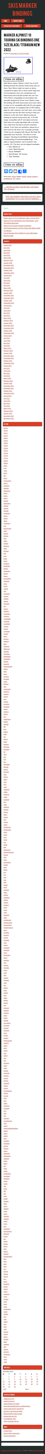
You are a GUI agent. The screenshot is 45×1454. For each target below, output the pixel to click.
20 (37, 1381)
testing (6, 1244)
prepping (6, 1030)
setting (6, 1136)
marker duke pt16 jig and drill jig (14, 1409)
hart (5, 802)
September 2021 (9, 393)
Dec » (27, 1389)
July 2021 (7, 398)
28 (3, 1387)
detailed (6, 641)
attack (5, 521)
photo (5, 998)
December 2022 (9, 356)
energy (6, 697)
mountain (6, 948)
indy (5, 820)
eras (5, 699)
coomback (7, 624)
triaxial (6, 1276)
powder (6, 1020)
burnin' (6, 574)
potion (6, 1018)
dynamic (6, 677)
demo (5, 636)
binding (6, 543)
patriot (6, 988)
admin (27, 53)
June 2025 (7, 280)
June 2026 (7, 250)
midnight (6, 915)
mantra (6, 895)
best (5, 538)
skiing (5, 1164)
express (6, 712)
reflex (5, 1066)
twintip (6, 1287)
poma (5, 1015)
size (14, 178)
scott (5, 1123)
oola (5, 975)
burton (6, 576)
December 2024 (9, 295)
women (6, 1349)
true (5, 1279)
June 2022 (7, 371)
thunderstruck (8, 1256)
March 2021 (7, 408)
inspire (6, 822)
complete (6, 621)
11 (26, 1379)
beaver (6, 533)
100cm (6, 428)
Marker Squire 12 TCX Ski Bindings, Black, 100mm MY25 (21, 218)
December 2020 (9, 416)
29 (9, 1387)
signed (6, 1146)
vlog (5, 1317)
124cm (6, 441)
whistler (6, 1339)
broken (6, 569)
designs (6, 639)
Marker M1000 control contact (13, 1414)
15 (9, 1381)
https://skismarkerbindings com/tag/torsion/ (17, 1406)
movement (7, 955)
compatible (7, 619)
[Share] (20, 171)
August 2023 (8, 336)
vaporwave (7, 1309)
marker (14, 176)
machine (6, 890)
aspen (6, 516)
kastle (5, 845)
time (5, 1259)
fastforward (7, 719)
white (5, 1342)
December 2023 (9, 325)
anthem (6, 506)
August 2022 (8, 366)
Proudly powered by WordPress (11, 1450)
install (5, 825)
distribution (7, 656)
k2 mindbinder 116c (10, 1419)
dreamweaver (8, 666)
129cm (6, 443)
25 (26, 1384)
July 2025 (7, 278)
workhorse (7, 1354)
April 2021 (7, 406)
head (5, 805)
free (5, 762)
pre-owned (7, 1023)
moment (6, 935)
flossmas (6, 747)
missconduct (7, 925)
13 (37, 1379)
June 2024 (7, 310)
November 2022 (9, 358)
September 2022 (9, 363)
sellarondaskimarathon (11, 1128)
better (5, 541)
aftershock (7, 491)
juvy (5, 842)
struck (5, 1206)
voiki (5, 1319)
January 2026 (8, 263)
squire (6, 1184)
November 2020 (9, 418)
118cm (6, 438)
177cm (6, 458)
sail (5, 1116)
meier (5, 910)
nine (5, 963)
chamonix (7, 594)
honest (6, 812)
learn (5, 867)
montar (6, 938)
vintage (6, 1314)
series (5, 1133)
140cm (6, 448)
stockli (6, 1199)
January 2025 (8, 293)
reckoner (6, 1063)
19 (32, 1381)
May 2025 (7, 283)
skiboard (6, 1159)
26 (32, 1384)
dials (5, 644)
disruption (7, 654)
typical (6, 1289)
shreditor (6, 1141)
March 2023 (7, 348)
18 (26, 1381)
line (5, 872)
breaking (6, 564)
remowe (6, 1076)
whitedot (6, 1344)
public (5, 1046)
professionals (8, 1041)
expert (6, 709)
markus (6, 902)
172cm (6, 456)
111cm (6, 433)
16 (15, 1381)
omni (5, 973)
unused (6, 1299)
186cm (6, 461)
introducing (7, 827)
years (5, 1359)
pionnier (6, 1010)
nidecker (6, 960)
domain (6, 661)
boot (5, 556)
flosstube (6, 749)
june (5, 837)
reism (5, 1068)
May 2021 (7, 403)
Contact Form (18, 21)
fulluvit (6, 777)
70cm (5, 471)
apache (6, 508)
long (5, 877)
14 (3, 1381)
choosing (6, 604)
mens (5, 912)
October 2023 (8, 331)
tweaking (6, 1284)
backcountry (7, 528)
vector (5, 1312)
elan (5, 687)
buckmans (7, 571)
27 (37, 1384)
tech (5, 1226)
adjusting (6, 486)
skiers (5, 1161)
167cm (6, 451)
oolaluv (6, 978)
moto (5, 943)
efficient (6, 684)
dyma (5, 674)
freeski (6, 769)
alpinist (29, 176)
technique (7, 1229)
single (5, 1151)
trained (6, 1274)
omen (5, 970)
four (5, 757)
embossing (7, 689)
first (5, 737)
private (6, 1035)
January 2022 (8, 383)
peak (5, 990)
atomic (6, 518)
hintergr (6, 810)
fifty (5, 727)
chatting (6, 599)
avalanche (7, 523)
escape (6, 702)
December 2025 (9, 265)
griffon (6, 792)
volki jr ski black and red (11, 1421)
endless (6, 694)
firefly (5, 734)
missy (5, 930)
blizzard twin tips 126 (10, 1416)
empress (6, 692)
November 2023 (9, 328)
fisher (5, 742)
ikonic (5, 815)
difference (7, 649)
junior (5, 840)
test (5, 1239)
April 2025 (7, 285)
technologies (8, 1231)
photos (6, 1003)
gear (5, 782)
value (5, 1307)
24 (20, 1384)
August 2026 (8, 245)
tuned (5, 1282)
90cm (5, 478)
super (5, 1214)
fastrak (6, 722)
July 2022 (7, 368)
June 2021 (7, 401)
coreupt (6, 626)
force (5, 754)
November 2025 (9, 268)
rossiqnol (6, 1108)
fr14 (5, 759)
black (5, 548)
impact (6, 817)
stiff (5, 1191)
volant (5, 1322)
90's (5, 476)
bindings (35, 176)
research (6, 1083)
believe (6, 536)
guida (5, 797)
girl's (5, 784)
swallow (6, 1219)
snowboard (7, 1174)
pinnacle (6, 1008)
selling (6, 1131)
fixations (6, 744)
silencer (6, 1148)
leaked (6, 865)
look (5, 880)
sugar (5, 1211)
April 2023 (7, 346)
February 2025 (8, 290)
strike (5, 1204)
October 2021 (8, 391)
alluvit (5, 493)
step (5, 1186)
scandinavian (8, 1121)
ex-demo (6, 704)
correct (6, 629)
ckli (5, 606)
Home (5, 21)
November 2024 (9, 298)
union (5, 1297)
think (5, 1249)
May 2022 (7, 373)
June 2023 (7, 341)
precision (6, 1025)
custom (6, 634)
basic (5, 531)
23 (15, 1384)
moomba (6, 940)
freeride (6, 767)
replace (6, 1081)
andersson (7, 503)
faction (6, 714)
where (6, 1337)
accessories (7, 481)
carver (6, 586)
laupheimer (7, 862)
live (5, 875)
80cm (5, 473)
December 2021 (9, 386)
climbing (6, 611)
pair (5, 985)
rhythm (6, 1093)
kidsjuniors (7, 850)
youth (5, 1362)
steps (5, 1189)
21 (3, 1384)
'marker (24, 176)
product (6, 1038)
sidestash (7, 1143)
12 (32, 1379)
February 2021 (8, 411)
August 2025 (8, 275)
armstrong (7, 513)
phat (5, 995)
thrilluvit (6, 1254)
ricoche (6, 1096)
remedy (6, 1071)
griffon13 (6, 794)
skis (5, 1166)
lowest (6, 885)
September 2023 (9, 333)
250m (5, 466)
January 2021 (8, 413)
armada (6, 511)
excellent (6, 707)
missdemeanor (8, 928)
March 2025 (7, 288)
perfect (6, 993)
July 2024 (7, 308)
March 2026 (7, 258)
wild (5, 1347)
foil (4, 752)
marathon (7, 897)
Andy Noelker (39, 1450)
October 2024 (8, 300)
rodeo (5, 1103)
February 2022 (8, 381)
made (5, 892)
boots (5, 559)
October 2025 (8, 270)
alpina (6, 496)
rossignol (6, 1106)
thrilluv (6, 1251)
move (5, 953)
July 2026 (7, 248)
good (5, 787)
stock (5, 1196)
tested (5, 1241)
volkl (5, 1329)
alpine (6, 498)
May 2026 (7, 253)
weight (6, 1334)
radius (6, 1056)
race (5, 1053)
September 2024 (9, 303)
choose (6, 601)
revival (6, 1088)
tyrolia (5, 1292)
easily (5, 682)
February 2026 (8, 260)
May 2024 (7, 313)
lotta (5, 882)
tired (5, 1264)
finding (6, 732)
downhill (6, 664)
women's (6, 1352)
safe (5, 1113)
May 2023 (7, 343)
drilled (6, 669)
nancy (5, 958)
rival (5, 1101)
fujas (5, 774)
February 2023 (8, 351)
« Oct (4, 1389)
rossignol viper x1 (9, 1401)
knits (5, 857)
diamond (6, 646)
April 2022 (7, 376)
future (5, 779)
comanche (7, 614)
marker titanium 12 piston (11, 1404)
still (5, 1194)
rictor (5, 1098)
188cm (6, 463)
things (5, 1246)
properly (6, 1043)
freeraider (7, 764)
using (5, 1304)
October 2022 (8, 361)
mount (6, 945)
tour (5, 1269)
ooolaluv (6, 980)
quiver (6, 1051)
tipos (5, 1261)
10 (20, 1379)
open (5, 983)
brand (5, 561)
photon (6, 1000)
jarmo (5, 835)
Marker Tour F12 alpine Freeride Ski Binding (17, 226)
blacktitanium (8, 178)
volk (5, 1324)
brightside (7, 566)
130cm (6, 446)
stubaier (6, 1209)
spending (6, 1179)
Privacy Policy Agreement (12, 26)
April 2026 (7, 255)
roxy (5, 1111)
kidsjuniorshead (9, 852)
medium (6, 905)
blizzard (6, 551)
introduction (7, 830)
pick (5, 1005)
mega (5, 907)
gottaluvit (6, 789)
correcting (7, 631)
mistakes (6, 933)
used (5, 1302)
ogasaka (6, 968)
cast (5, 591)
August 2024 (8, 305)
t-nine (5, 1224)
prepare (6, 1028)
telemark (6, 1234)
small (5, 1169)
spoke (5, 1181)
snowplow (7, 1176)
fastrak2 (6, 724)
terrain (6, 1236)
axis (5, 526)
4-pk (5, 468)
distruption (7, 659)
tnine (5, 1266)
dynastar (6, 679)
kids (5, 847)
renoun (6, 1078)
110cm (6, 430)
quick (5, 1048)
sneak (5, 1171)
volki (5, 1327)
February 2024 (8, 320)
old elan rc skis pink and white (13, 1411)
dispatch (6, 651)
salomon (6, 1118)
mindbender (7, 920)
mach (5, 887)
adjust (5, 483)
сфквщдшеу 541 (9, 1399)
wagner (6, 1332)
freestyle (6, 772)
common (6, 616)
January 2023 (8, 353)
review (6, 1086)
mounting (6, 950)
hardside (6, 800)
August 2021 (8, 396)
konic (5, 860)
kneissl (6, 855)
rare (5, 1058)
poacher (6, 1013)
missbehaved (8, 923)
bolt (5, 553)
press (5, 1033)
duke (5, 671)
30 (15, 1387)
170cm (6, 453)
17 (20, 1381)
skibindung (7, 1156)
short (5, 1138)
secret (5, 1126)
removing (6, 1073)
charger (6, 596)
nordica (6, 965)
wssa (5, 1357)
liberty (5, 870)
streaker (6, 1201)
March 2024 (7, 318)
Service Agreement (32, 26)
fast (5, 717)
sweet (5, 1221)
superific (6, 1216)
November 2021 (9, 388)
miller (5, 918)
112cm (6, 436)
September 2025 (9, 273)
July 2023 (7, 338)
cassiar (6, 589)
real (5, 1061)
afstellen (6, 488)
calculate (6, 581)
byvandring (7, 579)
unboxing (6, 1294)
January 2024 (8, 323)
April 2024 (7, 315)
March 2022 (7, 378)
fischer (6, 739)
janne (5, 832)
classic (6, 609)
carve (5, 584)
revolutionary (8, 1091)
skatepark (7, 1153)
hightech (6, 807)
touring (18, 178)
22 (9, 1384)
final (5, 729)
